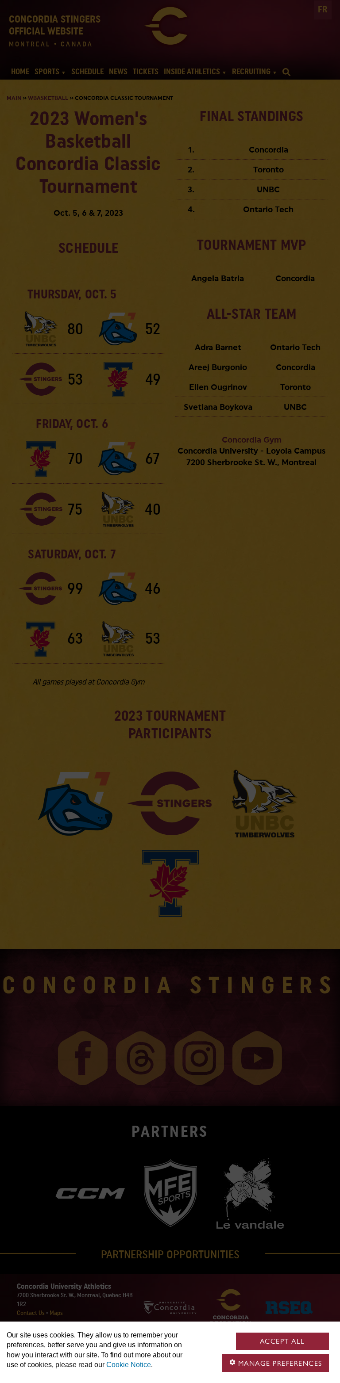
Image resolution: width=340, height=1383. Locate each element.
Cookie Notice (128, 1364)
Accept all (282, 1341)
